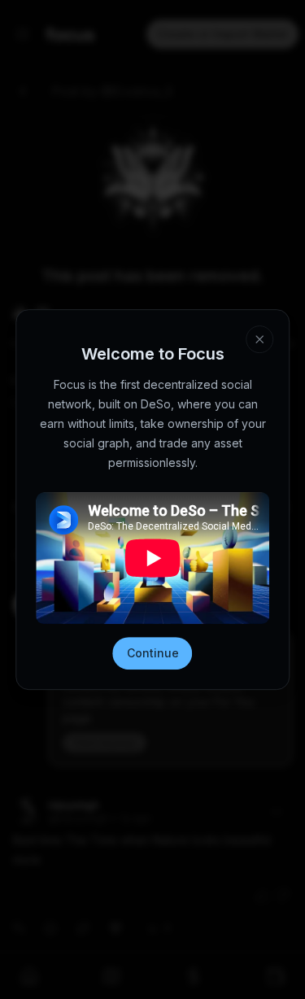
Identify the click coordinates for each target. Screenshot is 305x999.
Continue (153, 653)
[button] (259, 339)
